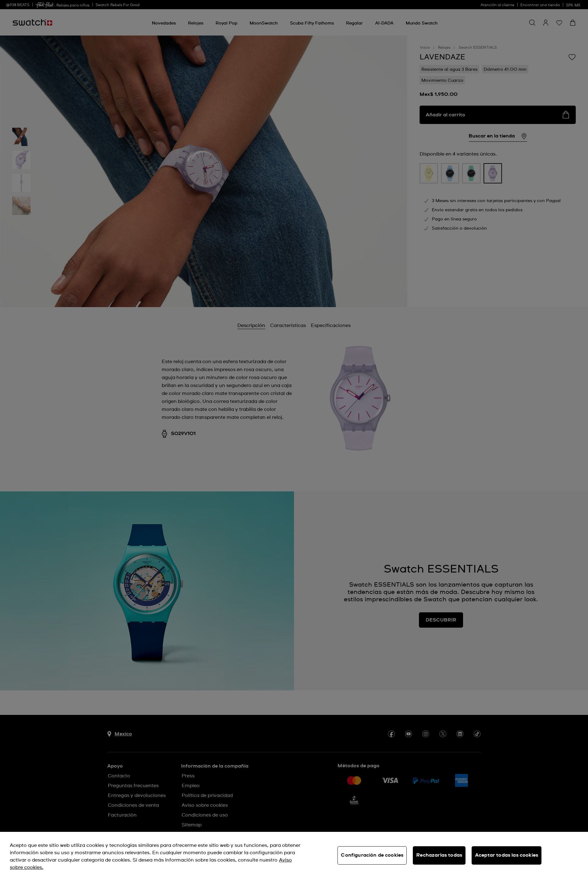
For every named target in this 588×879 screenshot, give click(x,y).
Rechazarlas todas (439, 855)
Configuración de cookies (372, 855)
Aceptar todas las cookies (506, 855)
